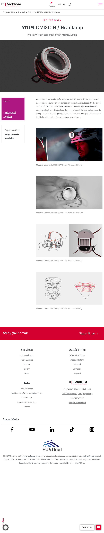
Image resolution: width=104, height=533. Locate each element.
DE (59, 4)
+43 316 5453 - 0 (77, 398)
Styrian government (39, 463)
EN (64, 4)
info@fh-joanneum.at (77, 402)
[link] (26, 355)
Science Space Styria (32, 456)
